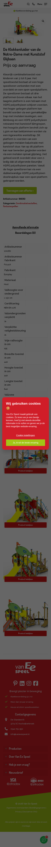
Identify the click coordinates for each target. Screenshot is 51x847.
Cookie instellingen (25, 435)
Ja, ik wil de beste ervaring (25, 443)
